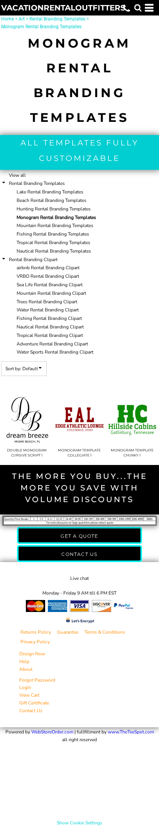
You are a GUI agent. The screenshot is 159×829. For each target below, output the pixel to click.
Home (7, 19)
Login (25, 687)
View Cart (29, 695)
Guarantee (67, 632)
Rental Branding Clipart (33, 259)
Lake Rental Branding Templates (50, 192)
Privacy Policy (35, 642)
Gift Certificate (34, 703)
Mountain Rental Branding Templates (55, 225)
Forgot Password (37, 680)
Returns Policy (35, 632)
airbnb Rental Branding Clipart (48, 268)
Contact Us (30, 711)
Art (22, 19)
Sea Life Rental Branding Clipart (50, 285)
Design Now (32, 654)
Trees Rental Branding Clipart (47, 302)
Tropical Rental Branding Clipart (50, 335)
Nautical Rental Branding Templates (54, 251)
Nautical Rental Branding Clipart (50, 327)
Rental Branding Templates (57, 19)
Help (24, 661)
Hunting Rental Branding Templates (54, 209)
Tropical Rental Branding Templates (53, 242)
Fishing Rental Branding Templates (53, 234)
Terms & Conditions (105, 632)
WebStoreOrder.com (52, 732)
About (25, 669)
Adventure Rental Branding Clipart (52, 344)
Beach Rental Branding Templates (51, 200)
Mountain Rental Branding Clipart (51, 293)
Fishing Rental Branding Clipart (49, 318)
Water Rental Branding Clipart (48, 310)
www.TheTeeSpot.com (131, 732)
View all (17, 175)
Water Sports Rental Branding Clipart (55, 352)
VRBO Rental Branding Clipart (48, 276)
